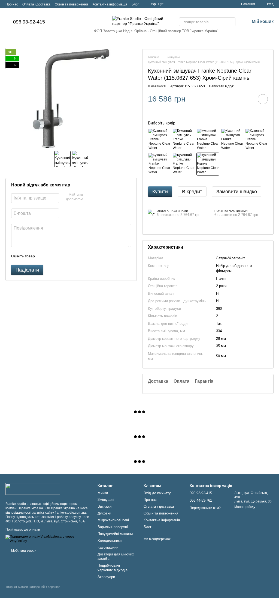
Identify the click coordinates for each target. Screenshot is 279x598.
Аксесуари (106, 577)
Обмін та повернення (71, 4)
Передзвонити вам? (205, 508)
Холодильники (110, 541)
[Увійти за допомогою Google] (98, 197)
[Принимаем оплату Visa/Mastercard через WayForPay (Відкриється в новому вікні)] (47, 539)
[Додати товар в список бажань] (263, 99)
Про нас (11, 4)
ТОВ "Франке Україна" (200, 31)
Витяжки (104, 506)
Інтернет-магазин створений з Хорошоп (32, 586)
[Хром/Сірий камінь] (207, 164)
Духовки (104, 513)
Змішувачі (106, 500)
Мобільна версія (23, 550)
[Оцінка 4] (70, 256)
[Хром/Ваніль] (159, 164)
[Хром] (207, 139)
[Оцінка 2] (52, 256)
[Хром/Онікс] (159, 139)
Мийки (103, 493)
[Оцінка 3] (61, 256)
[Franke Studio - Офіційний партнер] (32, 489)
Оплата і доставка (36, 4)
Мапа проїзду (244, 507)
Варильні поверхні (113, 527)
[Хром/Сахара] (183, 139)
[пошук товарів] (231, 21)
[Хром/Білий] (256, 139)
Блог (135, 4)
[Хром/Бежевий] (232, 139)
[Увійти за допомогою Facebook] (89, 197)
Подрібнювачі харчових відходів (113, 567)
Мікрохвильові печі (113, 520)
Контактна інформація (109, 4)
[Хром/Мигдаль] (183, 164)
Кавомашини (108, 547)
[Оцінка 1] (44, 256)
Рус (160, 4)
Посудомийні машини (115, 534)
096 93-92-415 (29, 21)
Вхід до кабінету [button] (157, 493)
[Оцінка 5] (78, 256)
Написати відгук (221, 86)
